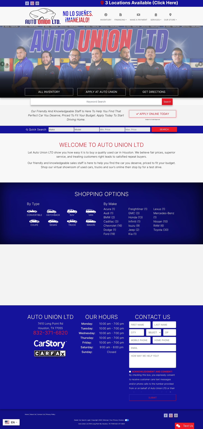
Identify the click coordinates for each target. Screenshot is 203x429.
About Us (33, 414)
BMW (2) (109, 217)
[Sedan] (53, 223)
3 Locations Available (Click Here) (141, 2)
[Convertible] (34, 213)
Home (27, 414)
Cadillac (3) (111, 221)
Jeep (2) (133, 229)
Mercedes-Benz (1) (163, 215)
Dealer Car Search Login (82, 420)
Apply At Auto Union (101, 92)
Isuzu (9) (134, 225)
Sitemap (105, 420)
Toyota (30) (160, 229)
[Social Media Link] (37, 3)
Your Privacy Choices (117, 420)
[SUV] (72, 213)
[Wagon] (91, 223)
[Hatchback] (53, 213)
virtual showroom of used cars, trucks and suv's (84, 167)
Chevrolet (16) (113, 225)
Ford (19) (109, 234)
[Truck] (72, 223)
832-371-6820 (50, 333)
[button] (2, 64)
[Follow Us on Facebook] (27, 3)
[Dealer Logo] (59, 16)
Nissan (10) (160, 221)
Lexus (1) (159, 209)
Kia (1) (132, 234)
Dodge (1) (110, 229)
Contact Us (41, 414)
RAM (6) (158, 225)
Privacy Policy (50, 414)
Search (167, 101)
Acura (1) (109, 209)
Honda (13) (135, 217)
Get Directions (154, 92)
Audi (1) (108, 213)
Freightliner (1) (137, 209)
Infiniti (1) (134, 221)
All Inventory (49, 92)
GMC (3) (134, 213)
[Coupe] (34, 223)
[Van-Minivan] (91, 213)
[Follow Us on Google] (32, 3)
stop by (137, 167)
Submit (152, 397)
